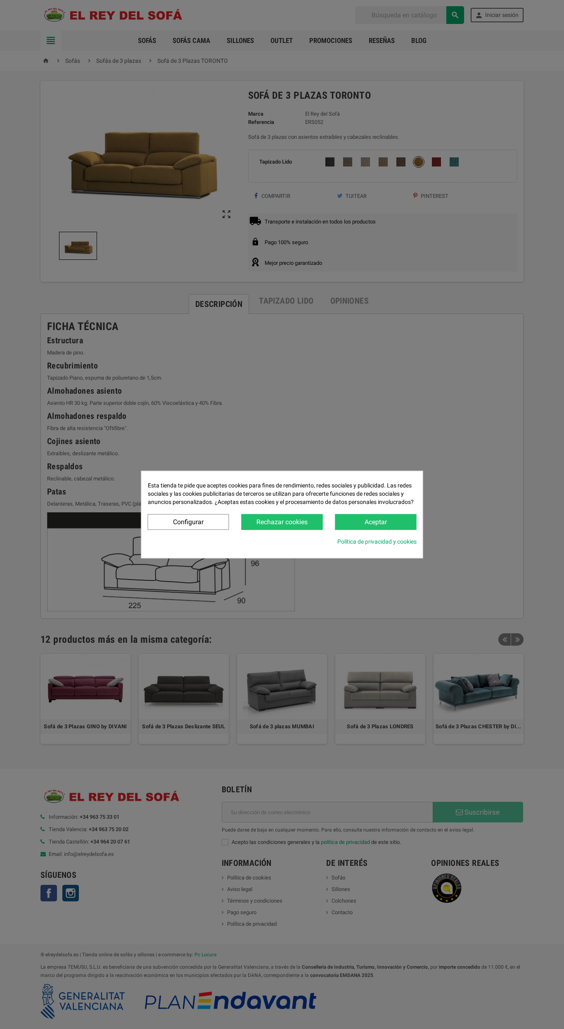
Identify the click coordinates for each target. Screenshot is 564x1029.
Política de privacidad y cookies (377, 541)
